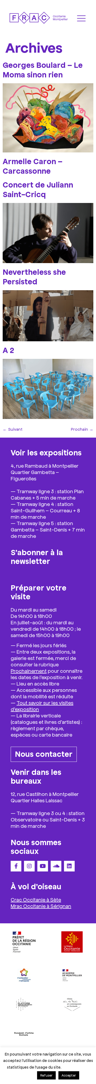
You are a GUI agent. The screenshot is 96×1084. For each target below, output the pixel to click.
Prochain (82, 428)
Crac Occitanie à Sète (36, 899)
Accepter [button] (69, 1075)
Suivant (12, 428)
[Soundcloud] (56, 866)
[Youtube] (42, 866)
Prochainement (29, 670)
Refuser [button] (46, 1075)
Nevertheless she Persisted (34, 276)
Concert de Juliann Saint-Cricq (38, 189)
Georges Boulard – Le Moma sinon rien (43, 69)
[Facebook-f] (16, 866)
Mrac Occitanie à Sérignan (41, 906)
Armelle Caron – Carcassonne (32, 165)
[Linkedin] (69, 866)
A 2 (8, 350)
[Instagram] (29, 866)
